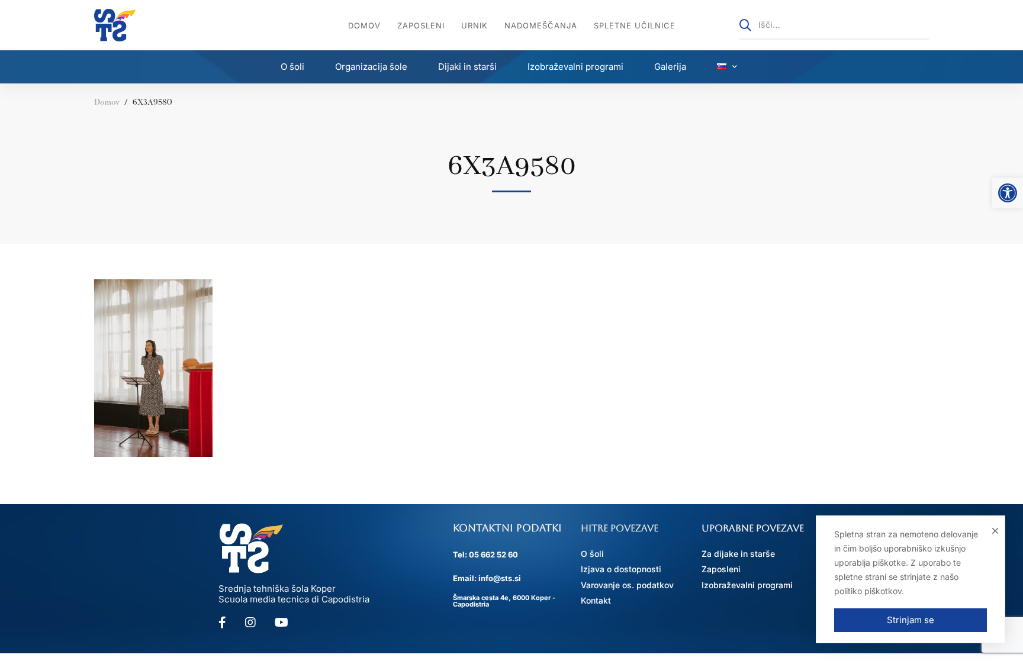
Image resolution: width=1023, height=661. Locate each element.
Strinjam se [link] (910, 619)
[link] (1007, 193)
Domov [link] (107, 103)
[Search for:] (834, 24)
